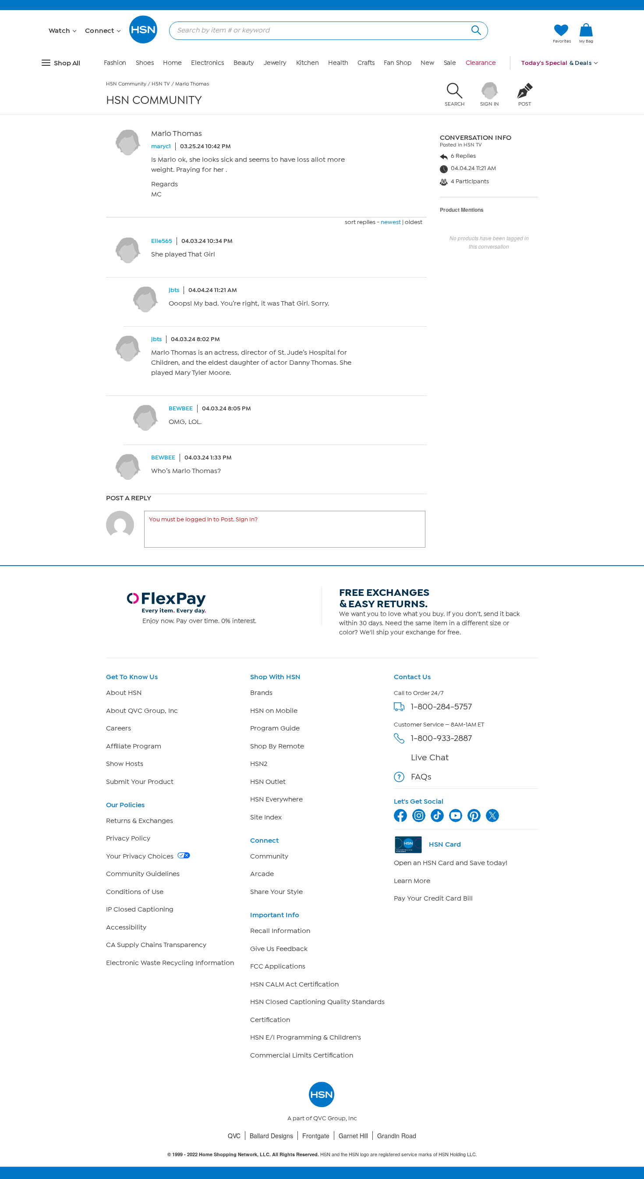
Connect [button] (100, 31)
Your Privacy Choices (140, 856)
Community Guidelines (143, 874)
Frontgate (315, 1135)
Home (172, 63)
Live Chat (430, 757)
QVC (234, 1135)
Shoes (145, 63)
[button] (586, 48)
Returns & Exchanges (139, 821)
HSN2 (258, 764)
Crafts (365, 63)
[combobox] (325, 30)
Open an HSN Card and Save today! (450, 863)
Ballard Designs (271, 1135)
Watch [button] (60, 31)
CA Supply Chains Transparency (156, 945)
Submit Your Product (139, 782)
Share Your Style (276, 892)
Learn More (412, 881)
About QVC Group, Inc (142, 711)
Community (269, 856)
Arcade (262, 874)
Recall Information (280, 931)
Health (338, 63)
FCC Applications (277, 966)
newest (391, 222)
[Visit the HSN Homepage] (143, 42)
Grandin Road (396, 1135)
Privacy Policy (128, 838)
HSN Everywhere (276, 799)
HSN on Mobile (273, 711)
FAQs (421, 777)
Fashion (115, 63)
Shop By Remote (277, 746)
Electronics (207, 63)
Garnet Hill (353, 1135)
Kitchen (307, 63)
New (427, 63)
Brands (261, 693)
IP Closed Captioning (139, 909)
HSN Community (126, 84)
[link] (586, 33)
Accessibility (126, 927)
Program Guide (275, 728)
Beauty (244, 63)
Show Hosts (124, 764)
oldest (413, 222)
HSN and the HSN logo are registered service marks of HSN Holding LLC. (322, 1154)
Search (475, 29)
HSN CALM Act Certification (294, 984)
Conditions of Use (134, 892)
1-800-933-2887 (441, 738)
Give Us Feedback (279, 949)
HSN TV (161, 84)
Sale (450, 63)
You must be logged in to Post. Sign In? (203, 519)
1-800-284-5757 (441, 707)
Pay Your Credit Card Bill (433, 898)
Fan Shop (397, 63)
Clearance (481, 63)
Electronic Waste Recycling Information (170, 963)
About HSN (124, 693)
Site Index (266, 817)
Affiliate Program (133, 746)
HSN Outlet (268, 782)
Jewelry (275, 63)
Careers (118, 728)
